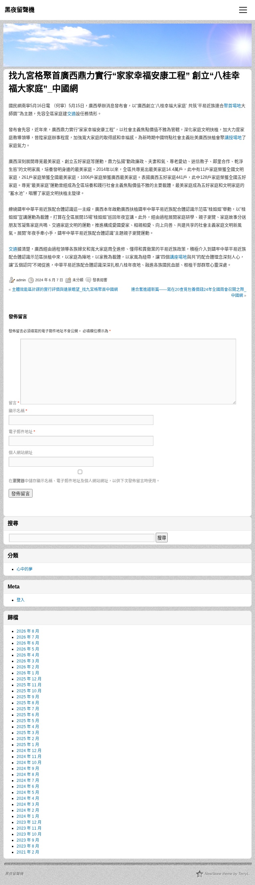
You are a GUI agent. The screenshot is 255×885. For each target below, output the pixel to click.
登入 (21, 600)
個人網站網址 (21, 452)
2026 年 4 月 (28, 655)
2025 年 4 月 (28, 726)
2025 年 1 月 (28, 744)
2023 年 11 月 (29, 828)
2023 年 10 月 (29, 834)
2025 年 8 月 (28, 703)
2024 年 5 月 (28, 792)
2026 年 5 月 (28, 649)
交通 (71, 113)
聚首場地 (232, 105)
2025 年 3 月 (28, 732)
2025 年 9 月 (28, 697)
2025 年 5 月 (28, 720)
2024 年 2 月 (28, 810)
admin (21, 280)
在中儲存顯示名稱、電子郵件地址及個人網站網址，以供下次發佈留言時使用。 (84, 481)
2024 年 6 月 (28, 786)
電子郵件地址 (22, 432)
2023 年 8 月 (28, 846)
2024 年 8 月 (28, 774)
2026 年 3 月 (28, 661)
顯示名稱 (18, 411)
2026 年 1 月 (28, 673)
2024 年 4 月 (28, 798)
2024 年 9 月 (28, 768)
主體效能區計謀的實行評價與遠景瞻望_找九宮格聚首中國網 (65, 289)
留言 (14, 403)
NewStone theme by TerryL (227, 874)
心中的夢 (25, 569)
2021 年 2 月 (28, 852)
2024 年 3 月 (28, 804)
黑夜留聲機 (20, 10)
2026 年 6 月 (28, 643)
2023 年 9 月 (28, 840)
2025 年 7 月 (28, 709)
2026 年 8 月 (28, 631)
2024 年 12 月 (29, 750)
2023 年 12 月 (29, 822)
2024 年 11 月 (29, 756)
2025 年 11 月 (29, 685)
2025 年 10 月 (29, 691)
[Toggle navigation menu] (243, 10)
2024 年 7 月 (28, 780)
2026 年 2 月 (28, 667)
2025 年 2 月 (28, 738)
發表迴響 (100, 280)
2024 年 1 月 (28, 816)
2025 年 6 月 (28, 715)
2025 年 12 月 (29, 679)
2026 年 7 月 (28, 637)
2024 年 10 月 (29, 762)
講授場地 (233, 137)
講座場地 (178, 256)
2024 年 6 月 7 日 (49, 280)
